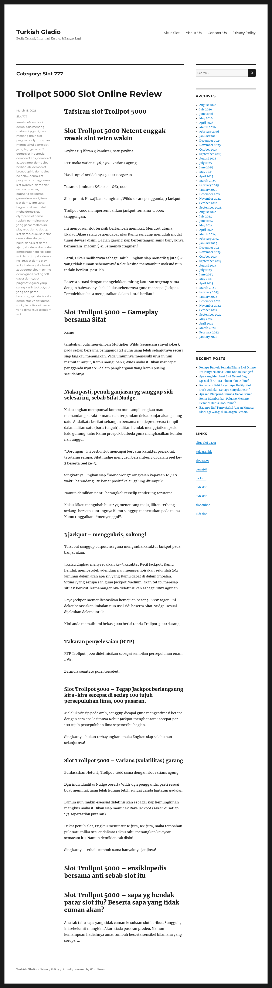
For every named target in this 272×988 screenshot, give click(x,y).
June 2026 (206, 114)
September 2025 (210, 154)
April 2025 (206, 176)
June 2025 (206, 167)
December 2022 (210, 301)
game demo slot (27, 198)
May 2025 (205, 172)
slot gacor (202, 460)
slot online (203, 505)
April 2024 (206, 230)
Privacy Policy (244, 33)
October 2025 (208, 149)
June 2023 (206, 274)
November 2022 (210, 306)
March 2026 (207, 127)
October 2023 (208, 256)
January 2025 (208, 190)
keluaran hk (204, 451)
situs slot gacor (206, 443)
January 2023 (208, 297)
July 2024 (205, 216)
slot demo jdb (25, 256)
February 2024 (209, 239)
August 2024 (207, 212)
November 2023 (210, 252)
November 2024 (210, 198)
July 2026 (205, 109)
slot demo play (36, 260)
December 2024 (210, 194)
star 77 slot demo (38, 300)
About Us (194, 33)
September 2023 (210, 261)
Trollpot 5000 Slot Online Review (89, 94)
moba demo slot (27, 211)
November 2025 (210, 145)
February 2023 (209, 292)
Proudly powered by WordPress (84, 969)
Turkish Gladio (38, 31)
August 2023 (207, 265)
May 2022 (205, 319)
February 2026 (209, 132)
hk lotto (201, 478)
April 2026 (206, 123)
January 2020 (208, 337)
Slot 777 (21, 116)
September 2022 (210, 314)
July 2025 (205, 163)
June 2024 (206, 221)
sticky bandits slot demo (33, 305)
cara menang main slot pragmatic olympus (31, 136)
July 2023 (205, 270)
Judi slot (201, 514)
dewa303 (201, 469)
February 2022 (209, 332)
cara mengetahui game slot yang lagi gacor (33, 144)
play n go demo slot (30, 229)
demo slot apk (26, 158)
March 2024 (207, 234)
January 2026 (208, 136)
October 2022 (208, 310)
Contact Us (217, 33)
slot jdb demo (25, 265)
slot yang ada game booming (33, 292)
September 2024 (210, 207)
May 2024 (205, 225)
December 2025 (210, 141)
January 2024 (208, 243)
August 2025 (207, 158)
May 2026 (206, 118)
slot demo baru (35, 247)
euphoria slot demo (30, 193)
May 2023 (205, 279)
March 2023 (207, 288)
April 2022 (206, 323)
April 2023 (206, 283)
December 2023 (209, 248)
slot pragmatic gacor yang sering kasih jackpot (31, 283)
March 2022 (207, 328)
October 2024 (208, 203)
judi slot (201, 487)
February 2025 (209, 185)
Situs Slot (172, 33)
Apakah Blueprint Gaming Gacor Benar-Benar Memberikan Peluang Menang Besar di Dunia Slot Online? (226, 398)
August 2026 (208, 105)
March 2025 (207, 181)
